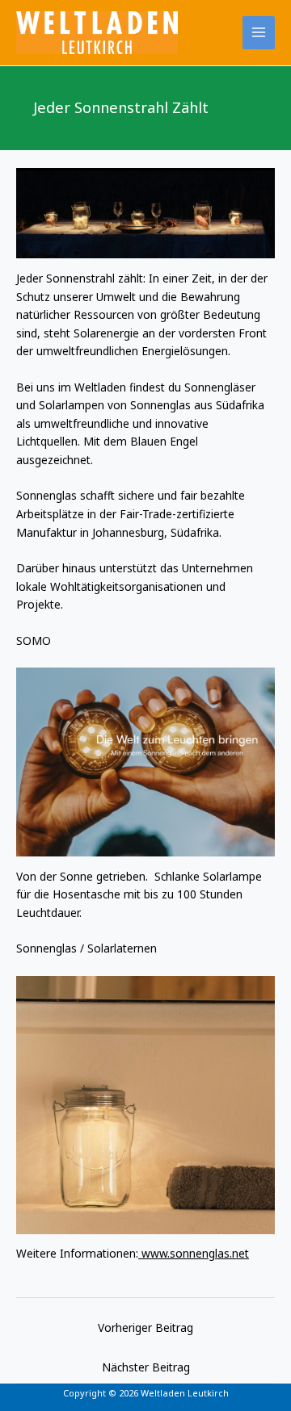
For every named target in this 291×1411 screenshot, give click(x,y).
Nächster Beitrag (146, 1367)
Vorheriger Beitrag (145, 1327)
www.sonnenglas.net (193, 1253)
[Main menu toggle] (259, 32)
